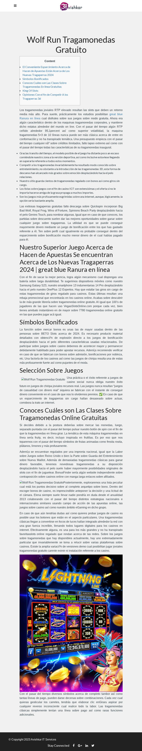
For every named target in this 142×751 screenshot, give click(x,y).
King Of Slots (30, 90)
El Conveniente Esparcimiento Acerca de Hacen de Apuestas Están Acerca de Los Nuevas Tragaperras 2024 (46, 70)
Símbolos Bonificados (35, 78)
